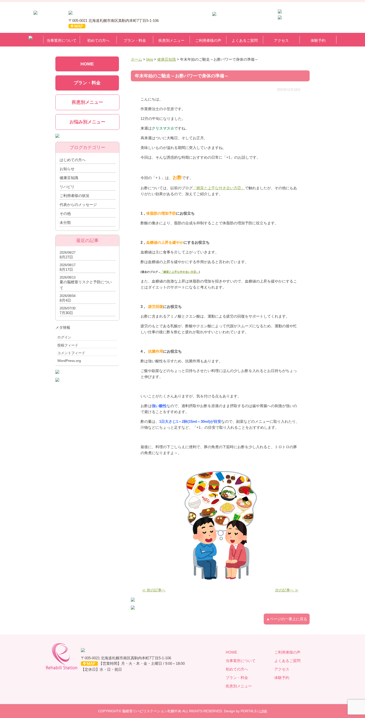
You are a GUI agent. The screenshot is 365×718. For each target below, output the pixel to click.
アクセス (281, 40)
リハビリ (67, 187)
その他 (65, 213)
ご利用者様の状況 (74, 195)
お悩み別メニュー (87, 121)
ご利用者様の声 (208, 40)
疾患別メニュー (171, 40)
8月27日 (66, 257)
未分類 (65, 222)
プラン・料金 (135, 40)
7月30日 (66, 313)
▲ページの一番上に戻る (286, 619)
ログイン (64, 337)
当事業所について (61, 40)
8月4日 (65, 300)
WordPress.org (69, 361)
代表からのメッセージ (78, 204)
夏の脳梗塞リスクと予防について (86, 285)
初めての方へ (98, 40)
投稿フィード (67, 345)
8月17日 (66, 269)
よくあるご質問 (245, 40)
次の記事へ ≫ (286, 590)
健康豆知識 (69, 178)
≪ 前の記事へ (153, 590)
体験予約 (318, 40)
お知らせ (67, 169)
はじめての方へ (73, 160)
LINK (263, 711)
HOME (87, 63)
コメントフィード (71, 353)
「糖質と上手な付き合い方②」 (219, 188)
